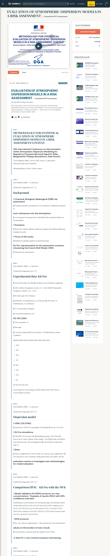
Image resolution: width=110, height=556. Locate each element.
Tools (100, 4)
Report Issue (65, 72)
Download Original (88, 32)
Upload (91, 5)
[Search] (68, 4)
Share (24, 72)
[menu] (3, 4)
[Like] (12, 117)
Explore (81, 4)
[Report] (18, 117)
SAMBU (16, 3)
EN (73, 4)
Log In (106, 4)
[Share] (15, 117)
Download (13, 72)
